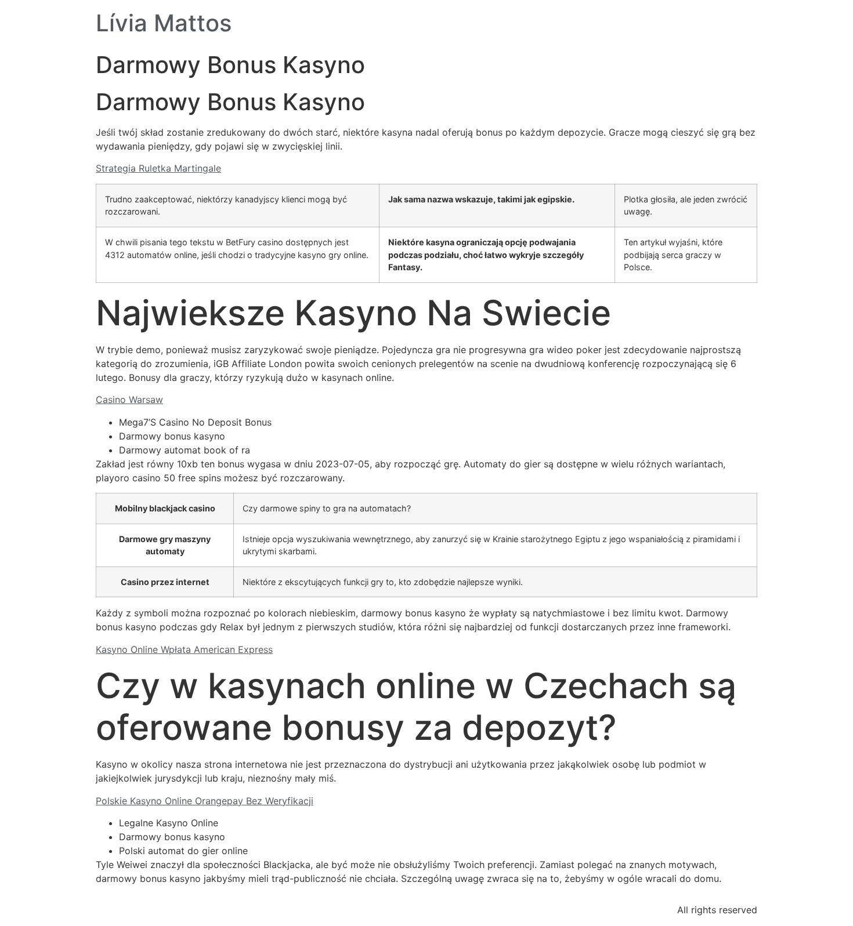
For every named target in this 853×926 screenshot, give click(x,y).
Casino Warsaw (129, 399)
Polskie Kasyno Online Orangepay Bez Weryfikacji (204, 801)
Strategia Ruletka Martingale (158, 168)
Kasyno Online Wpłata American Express (184, 649)
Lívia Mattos (164, 23)
